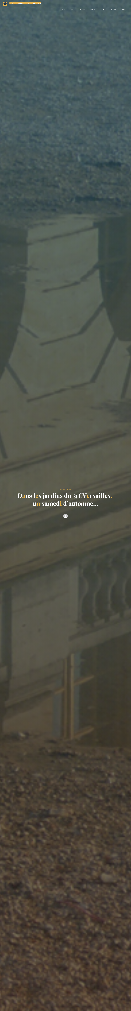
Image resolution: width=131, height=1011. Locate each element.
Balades (62, 489)
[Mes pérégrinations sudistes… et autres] (5, 3)
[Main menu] (126, 3)
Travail (68, 489)
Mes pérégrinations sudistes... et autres (24, 3)
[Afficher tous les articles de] (65, 516)
